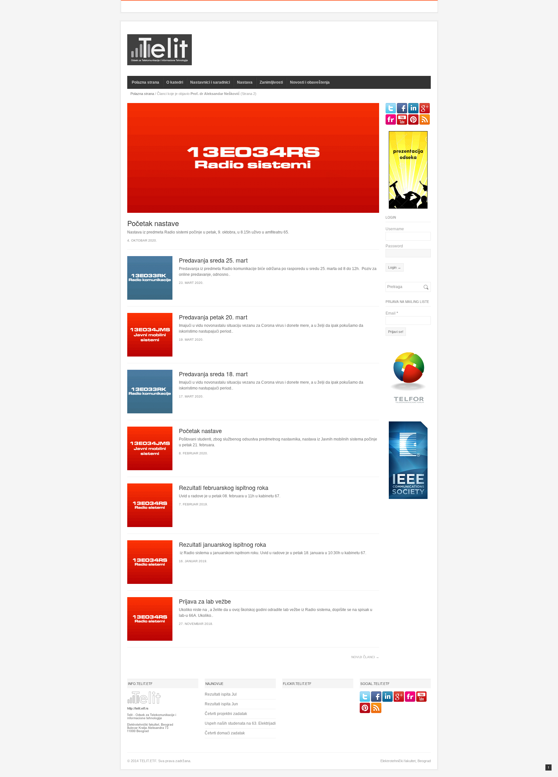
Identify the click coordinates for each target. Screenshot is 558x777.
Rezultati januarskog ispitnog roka (222, 544)
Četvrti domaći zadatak (225, 733)
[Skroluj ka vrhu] (548, 767)
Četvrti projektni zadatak (226, 713)
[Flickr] (391, 119)
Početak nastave (153, 223)
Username (395, 229)
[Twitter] (391, 108)
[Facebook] (402, 108)
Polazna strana (145, 82)
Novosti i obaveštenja (310, 82)
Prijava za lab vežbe (205, 601)
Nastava (245, 82)
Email (392, 313)
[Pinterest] (413, 119)
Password (394, 246)
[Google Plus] (424, 108)
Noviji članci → (365, 657)
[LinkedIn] (413, 108)
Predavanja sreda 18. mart (213, 373)
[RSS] (424, 119)
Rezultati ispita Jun (221, 704)
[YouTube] (402, 119)
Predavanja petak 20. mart (213, 317)
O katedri (174, 82)
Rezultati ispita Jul (221, 694)
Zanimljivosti (271, 82)
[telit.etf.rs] (159, 61)
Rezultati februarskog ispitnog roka (223, 487)
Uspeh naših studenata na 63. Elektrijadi (240, 723)
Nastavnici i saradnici (210, 82)
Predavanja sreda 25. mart (213, 260)
